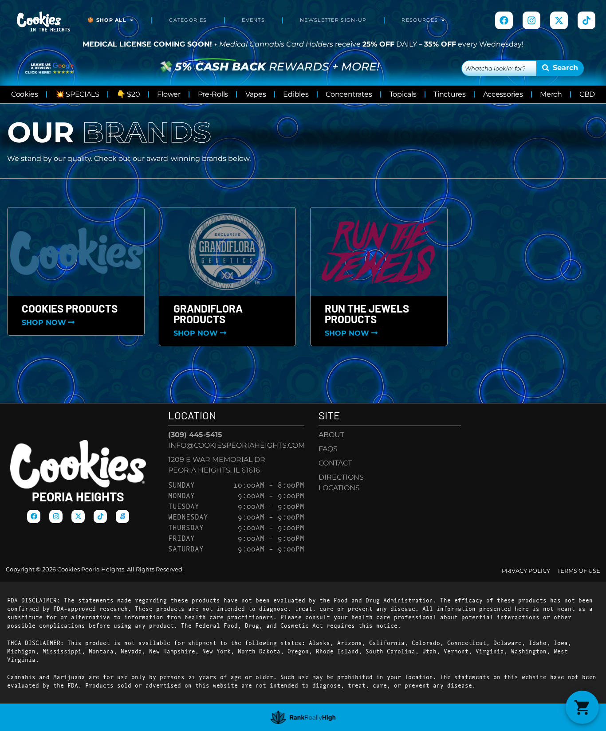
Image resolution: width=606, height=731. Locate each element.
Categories (188, 20)
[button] (582, 707)
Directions (341, 477)
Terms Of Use (578, 570)
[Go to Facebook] (504, 20)
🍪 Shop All (106, 20)
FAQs (328, 449)
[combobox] (499, 68)
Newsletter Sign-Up (333, 20)
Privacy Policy (526, 570)
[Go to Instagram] (531, 20)
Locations (339, 488)
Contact (335, 463)
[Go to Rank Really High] (303, 717)
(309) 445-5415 (195, 434)
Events (253, 20)
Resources (419, 20)
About (331, 434)
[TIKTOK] (586, 20)
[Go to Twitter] (559, 20)
